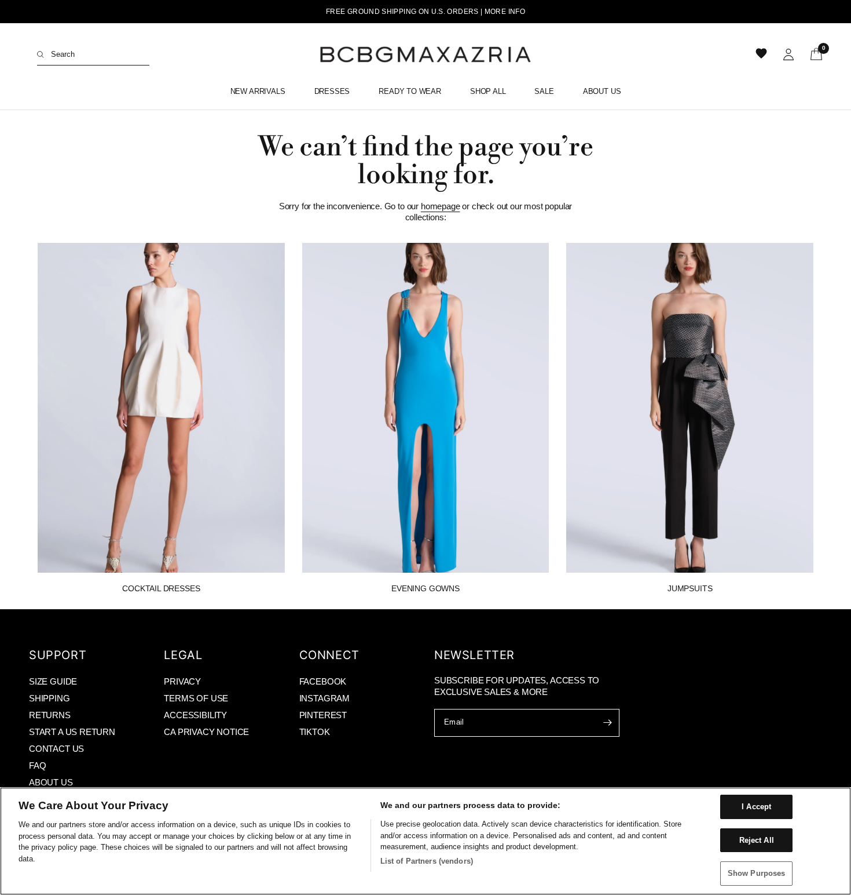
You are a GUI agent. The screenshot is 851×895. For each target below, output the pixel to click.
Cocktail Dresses (161, 588)
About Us (602, 91)
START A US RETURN (72, 732)
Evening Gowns (425, 588)
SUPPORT (57, 655)
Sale (543, 91)
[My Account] (788, 54)
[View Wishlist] (762, 54)
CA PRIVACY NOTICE (206, 732)
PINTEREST (323, 715)
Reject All (756, 840)
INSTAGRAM (324, 698)
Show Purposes (757, 873)
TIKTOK (314, 732)
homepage (440, 206)
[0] (812, 54)
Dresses (332, 91)
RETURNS (50, 715)
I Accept (756, 806)
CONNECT (329, 655)
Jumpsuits (689, 588)
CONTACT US (56, 749)
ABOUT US (51, 782)
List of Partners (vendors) (426, 861)
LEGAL (183, 655)
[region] (425, 841)
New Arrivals (257, 91)
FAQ (37, 765)
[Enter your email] (607, 723)
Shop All (488, 91)
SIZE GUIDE (53, 681)
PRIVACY (182, 681)
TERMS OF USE (196, 698)
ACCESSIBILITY (195, 715)
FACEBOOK (323, 681)
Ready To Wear (410, 91)
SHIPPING (49, 698)
